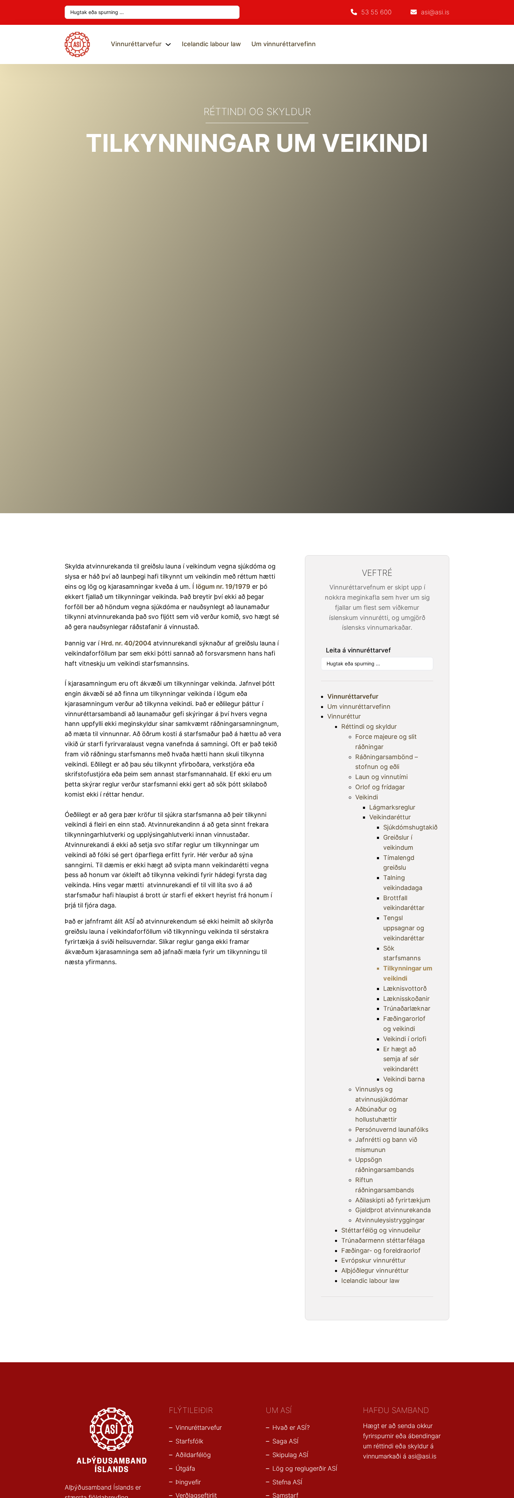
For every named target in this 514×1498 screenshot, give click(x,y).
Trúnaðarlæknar (406, 1008)
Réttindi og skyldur (369, 726)
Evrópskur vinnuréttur (373, 1260)
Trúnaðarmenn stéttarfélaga (383, 1240)
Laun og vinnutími (381, 776)
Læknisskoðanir (406, 998)
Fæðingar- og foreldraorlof (381, 1250)
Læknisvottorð (405, 988)
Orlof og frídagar (380, 787)
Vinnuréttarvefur (136, 44)
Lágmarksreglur (392, 807)
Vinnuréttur (344, 716)
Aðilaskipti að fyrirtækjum (392, 1200)
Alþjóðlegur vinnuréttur (375, 1270)
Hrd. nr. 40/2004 (126, 643)
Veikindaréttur (390, 817)
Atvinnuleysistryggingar (390, 1220)
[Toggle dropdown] (168, 44)
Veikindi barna (404, 1079)
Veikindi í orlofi (404, 1039)
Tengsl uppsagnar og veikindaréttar (403, 928)
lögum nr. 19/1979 (223, 586)
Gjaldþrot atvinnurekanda (393, 1210)
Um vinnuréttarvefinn (283, 44)
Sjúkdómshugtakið (410, 827)
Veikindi (366, 797)
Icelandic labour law (211, 44)
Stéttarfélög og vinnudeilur (381, 1230)
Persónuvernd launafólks (391, 1129)
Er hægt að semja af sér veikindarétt (401, 1059)
